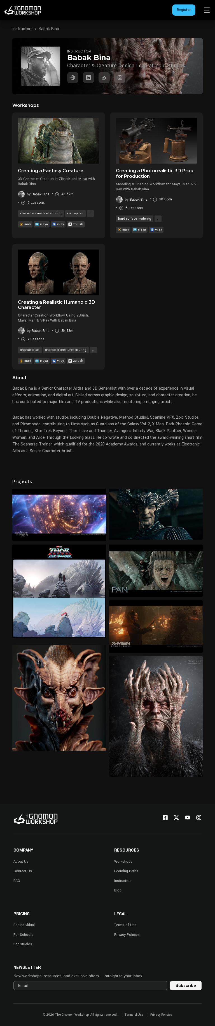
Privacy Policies (127, 934)
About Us (21, 861)
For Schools (23, 934)
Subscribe (186, 985)
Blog (117, 890)
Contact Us (22, 871)
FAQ (16, 880)
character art (29, 350)
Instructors (22, 29)
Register (184, 9)
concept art (75, 213)
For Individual (24, 924)
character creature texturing (41, 213)
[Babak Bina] (72, 77)
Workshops (123, 861)
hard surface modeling (134, 219)
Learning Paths (126, 871)
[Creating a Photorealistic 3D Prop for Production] (156, 141)
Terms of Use (125, 924)
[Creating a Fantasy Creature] (58, 141)
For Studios (22, 944)
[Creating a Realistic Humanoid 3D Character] (58, 272)
